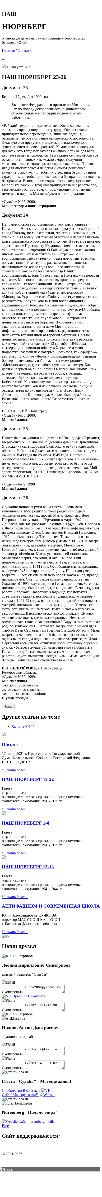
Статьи (23, 50)
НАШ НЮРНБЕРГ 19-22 (28, 779)
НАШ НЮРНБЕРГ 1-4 (25, 823)
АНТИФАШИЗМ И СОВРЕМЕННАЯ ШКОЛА (51, 906)
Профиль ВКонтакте (29, 996)
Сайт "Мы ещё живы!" (20, 1095)
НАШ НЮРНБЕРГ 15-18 (28, 866)
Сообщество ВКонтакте (21, 1090)
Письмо (10, 744)
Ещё (5, 1126)
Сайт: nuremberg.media (37, 1121)
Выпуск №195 (22, 727)
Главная (8, 50)
